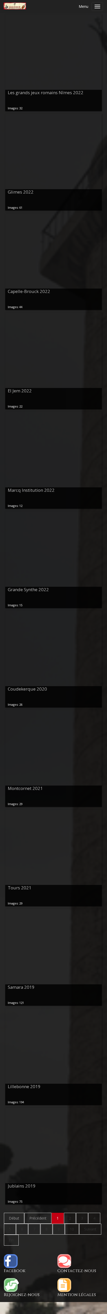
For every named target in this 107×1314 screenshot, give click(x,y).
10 (72, 1229)
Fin (11, 1240)
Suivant (90, 1229)
